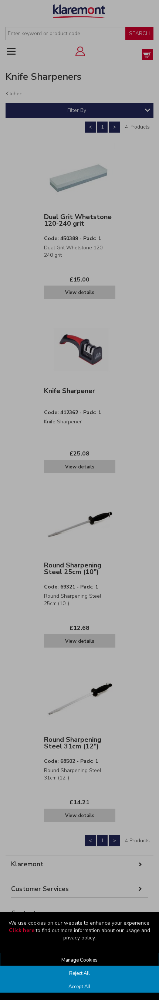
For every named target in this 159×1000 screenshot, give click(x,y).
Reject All (79, 973)
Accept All (79, 986)
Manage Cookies (79, 960)
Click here (21, 930)
